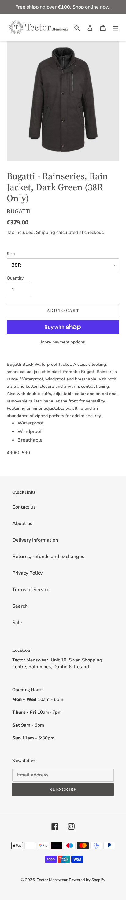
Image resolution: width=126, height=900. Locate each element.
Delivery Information (35, 540)
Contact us (24, 507)
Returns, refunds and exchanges (48, 556)
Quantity (15, 278)
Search (20, 606)
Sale (17, 622)
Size (11, 254)
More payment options (63, 342)
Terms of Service (31, 589)
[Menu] (115, 27)
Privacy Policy (27, 573)
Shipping (45, 232)
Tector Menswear (52, 880)
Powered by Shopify (87, 880)
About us (22, 523)
